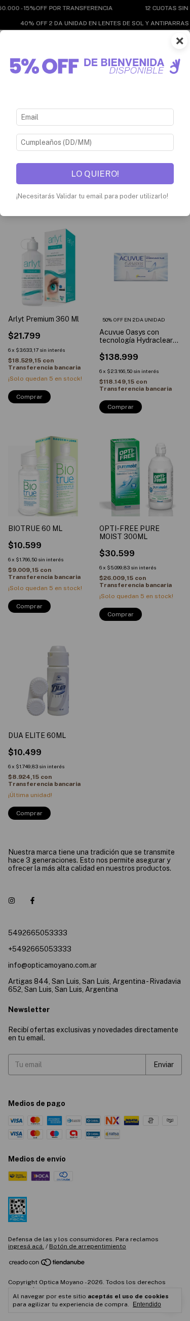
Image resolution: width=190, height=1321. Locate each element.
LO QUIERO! (95, 174)
